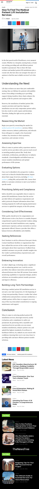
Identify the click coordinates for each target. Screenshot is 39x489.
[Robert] (3, 19)
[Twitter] (14, 23)
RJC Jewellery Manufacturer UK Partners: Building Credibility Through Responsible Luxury (25, 366)
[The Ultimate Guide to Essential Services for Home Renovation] (8, 478)
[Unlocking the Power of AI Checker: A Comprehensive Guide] (6, 402)
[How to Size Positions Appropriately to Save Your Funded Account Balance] (8, 426)
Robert (8, 18)
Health (3, 7)
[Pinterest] (18, 23)
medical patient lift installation (12, 128)
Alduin (14, 370)
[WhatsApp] (27, 23)
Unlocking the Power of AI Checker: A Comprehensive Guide (23, 402)
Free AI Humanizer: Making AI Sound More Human (23, 389)
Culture (14, 362)
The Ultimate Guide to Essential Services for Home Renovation (23, 478)
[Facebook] (10, 23)
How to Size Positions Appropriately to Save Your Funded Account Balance (25, 426)
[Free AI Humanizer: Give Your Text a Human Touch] (6, 378)
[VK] (23, 23)
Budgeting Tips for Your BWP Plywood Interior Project (24, 465)
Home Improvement (20, 434)
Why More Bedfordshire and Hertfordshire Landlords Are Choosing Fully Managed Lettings (24, 439)
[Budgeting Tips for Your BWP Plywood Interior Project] (8, 465)
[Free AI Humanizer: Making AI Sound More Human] (6, 390)
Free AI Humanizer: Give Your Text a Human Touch (23, 377)
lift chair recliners (11, 354)
